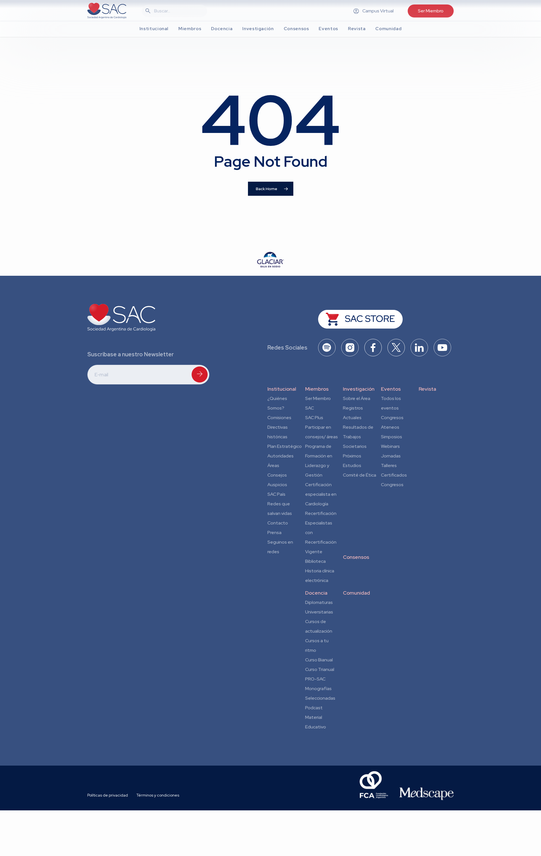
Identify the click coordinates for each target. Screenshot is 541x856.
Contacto (277, 523)
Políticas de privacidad (107, 795)
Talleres (389, 465)
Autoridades (280, 456)
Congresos (392, 418)
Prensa (274, 532)
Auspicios (277, 485)
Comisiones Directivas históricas (279, 427)
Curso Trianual (319, 669)
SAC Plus (314, 418)
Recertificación (320, 513)
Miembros (317, 389)
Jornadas (391, 456)
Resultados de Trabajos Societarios (358, 436)
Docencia (316, 593)
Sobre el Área (356, 398)
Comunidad (356, 593)
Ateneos (390, 427)
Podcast (314, 708)
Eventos (391, 389)
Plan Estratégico (284, 446)
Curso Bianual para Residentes (319, 661)
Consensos (356, 557)
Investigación (358, 389)
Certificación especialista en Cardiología (320, 494)
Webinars (390, 446)
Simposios (391, 437)
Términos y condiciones (157, 795)
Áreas (273, 465)
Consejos (277, 475)
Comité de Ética (359, 475)
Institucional (281, 389)
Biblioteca (315, 561)
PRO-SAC (315, 679)
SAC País (276, 494)
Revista (427, 389)
